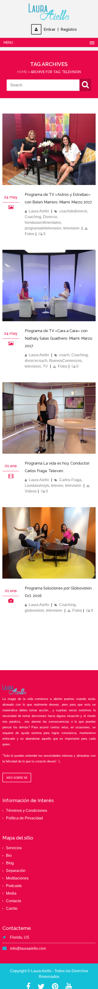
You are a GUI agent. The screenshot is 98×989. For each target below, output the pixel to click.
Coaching (33, 217)
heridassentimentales (43, 222)
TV (45, 366)
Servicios (14, 848)
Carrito (11, 908)
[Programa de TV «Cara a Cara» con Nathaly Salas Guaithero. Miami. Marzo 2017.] (10, 343)
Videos (31, 491)
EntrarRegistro (60, 29)
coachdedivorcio (73, 211)
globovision (34, 610)
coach (64, 355)
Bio (9, 855)
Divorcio (50, 217)
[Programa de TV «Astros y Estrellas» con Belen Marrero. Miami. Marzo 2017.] (10, 206)
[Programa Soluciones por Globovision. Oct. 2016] (48, 577)
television (71, 228)
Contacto (13, 901)
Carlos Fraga (70, 480)
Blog (10, 863)
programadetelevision (43, 228)
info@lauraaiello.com (28, 948)
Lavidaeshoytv (37, 486)
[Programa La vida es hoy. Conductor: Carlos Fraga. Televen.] (48, 452)
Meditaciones (17, 878)
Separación (15, 871)
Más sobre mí (16, 777)
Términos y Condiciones (26, 811)
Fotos (29, 234)
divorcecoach (36, 361)
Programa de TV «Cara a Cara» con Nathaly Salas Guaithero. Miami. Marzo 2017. (58, 338)
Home (22, 72)
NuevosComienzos (65, 361)
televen (57, 486)
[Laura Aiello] (49, 12)
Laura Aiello (39, 211)
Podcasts (14, 886)
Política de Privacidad (24, 818)
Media (11, 893)
